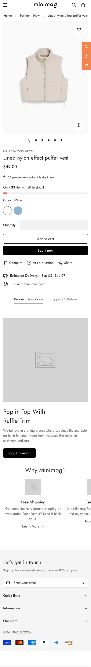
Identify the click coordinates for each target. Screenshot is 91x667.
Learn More (31, 526)
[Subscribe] (83, 583)
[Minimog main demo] (45, 5)
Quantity (9, 224)
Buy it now (45, 250)
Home (8, 15)
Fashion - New (30, 15)
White (7, 210)
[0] (83, 5)
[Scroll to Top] (83, 644)
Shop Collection (19, 453)
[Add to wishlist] (79, 30)
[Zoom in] (79, 125)
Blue (18, 210)
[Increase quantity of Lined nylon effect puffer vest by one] (83, 225)
